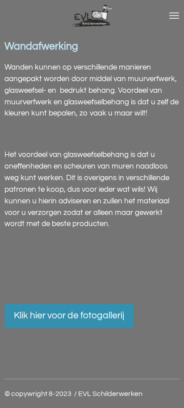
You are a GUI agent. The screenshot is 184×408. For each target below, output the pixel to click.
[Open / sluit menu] (174, 15)
